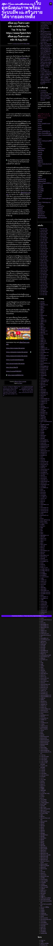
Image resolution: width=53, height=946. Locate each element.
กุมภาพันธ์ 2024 (44, 274)
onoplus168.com (44, 512)
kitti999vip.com (44, 447)
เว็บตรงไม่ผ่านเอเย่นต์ (45, 899)
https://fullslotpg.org (44, 202)
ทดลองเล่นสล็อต (44, 749)
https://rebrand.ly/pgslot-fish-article (17, 352)
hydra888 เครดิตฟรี (44, 424)
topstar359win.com (44, 656)
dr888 (41, 387)
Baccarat (42, 344)
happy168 (42, 415)
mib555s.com (43, 483)
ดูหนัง (41, 732)
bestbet (42, 354)
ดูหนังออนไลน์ (42, 179)
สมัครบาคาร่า (43, 810)
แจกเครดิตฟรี (43, 922)
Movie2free (43, 492)
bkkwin (42, 364)
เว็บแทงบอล (43, 921)
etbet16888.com (44, 392)
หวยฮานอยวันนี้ (43, 881)
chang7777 (43, 378)
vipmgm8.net (43, 701)
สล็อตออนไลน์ (42, 181)
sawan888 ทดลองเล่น (45, 592)
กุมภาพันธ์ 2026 (44, 237)
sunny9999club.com (45, 639)
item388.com (43, 429)
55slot (41, 317)
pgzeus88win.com (44, 555)
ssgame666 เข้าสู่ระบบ (45, 635)
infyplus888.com (44, 427)
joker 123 (40, 185)
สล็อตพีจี (42, 844)
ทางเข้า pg (42, 755)
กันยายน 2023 (43, 280)
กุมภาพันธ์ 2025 (44, 256)
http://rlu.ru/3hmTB (12, 367)
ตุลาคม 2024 (43, 262)
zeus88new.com (44, 722)
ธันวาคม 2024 (43, 259)
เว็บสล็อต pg (43, 913)
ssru (41, 636)
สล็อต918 (42, 836)
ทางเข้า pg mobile (44, 756)
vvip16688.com (43, 704)
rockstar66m (43, 583)
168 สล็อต (42, 303)
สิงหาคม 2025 (43, 247)
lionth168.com (43, 453)
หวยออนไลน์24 (43, 879)
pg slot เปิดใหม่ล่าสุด (45, 520)
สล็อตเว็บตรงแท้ (44, 859)
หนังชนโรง (41, 206)
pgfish (41, 533)
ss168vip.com (43, 630)
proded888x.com (44, 561)
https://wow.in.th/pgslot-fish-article (16, 356)
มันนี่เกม (42, 795)
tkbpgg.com (43, 653)
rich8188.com (43, 579)
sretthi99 (42, 629)
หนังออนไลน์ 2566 (44, 876)
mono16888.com (44, 487)
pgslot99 (42, 549)
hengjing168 (43, 417)
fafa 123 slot (43, 395)
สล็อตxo (42, 842)
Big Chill (30, 616)
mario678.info (43, 477)
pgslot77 (42, 547)
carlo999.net (43, 374)
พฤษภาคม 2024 (44, 270)
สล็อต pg (42, 816)
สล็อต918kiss (43, 838)
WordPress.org (43, 945)
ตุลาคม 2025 (43, 244)
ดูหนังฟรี (40, 187)
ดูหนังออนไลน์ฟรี (44, 744)
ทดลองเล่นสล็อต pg (44, 750)
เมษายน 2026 (43, 234)
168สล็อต (42, 307)
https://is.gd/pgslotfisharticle (15, 359)
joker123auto (43, 435)
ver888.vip (42, 698)
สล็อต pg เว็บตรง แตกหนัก (20, 381)
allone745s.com (44, 334)
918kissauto (43, 327)
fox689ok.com (43, 401)
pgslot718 (42, 546)
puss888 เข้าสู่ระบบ (44, 569)
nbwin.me (42, 500)
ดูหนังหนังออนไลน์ (44, 736)
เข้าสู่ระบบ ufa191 (44, 887)
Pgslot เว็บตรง (43, 544)
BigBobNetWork (37, 616)
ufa (41, 661)
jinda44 (40, 129)
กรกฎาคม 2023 (44, 284)
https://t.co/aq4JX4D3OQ (13, 371)
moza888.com (43, 496)
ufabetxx (42, 669)
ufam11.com (43, 675)
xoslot (41, 713)
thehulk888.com (44, 650)
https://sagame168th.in (45, 183)
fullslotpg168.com (44, 407)
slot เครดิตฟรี (43, 616)
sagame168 (42, 587)
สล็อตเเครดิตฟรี (44, 864)
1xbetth (40, 152)
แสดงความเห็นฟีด (44, 943)
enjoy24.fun (43, 389)
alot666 (42, 337)
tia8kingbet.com (44, 652)
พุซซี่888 (42, 788)
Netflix (42, 503)
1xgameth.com (43, 315)
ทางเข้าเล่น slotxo (44, 775)
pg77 (41, 529)
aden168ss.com (43, 331)
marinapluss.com (44, 473)
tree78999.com (44, 659)
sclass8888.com (44, 598)
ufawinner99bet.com (45, 684)
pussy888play (43, 573)
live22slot (42, 458)
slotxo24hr (43, 622)
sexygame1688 (43, 603)
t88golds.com (43, 642)
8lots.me (42, 324)
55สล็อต (42, 318)
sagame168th (43, 589)
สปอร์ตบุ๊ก (42, 805)
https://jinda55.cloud (44, 123)
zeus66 (42, 721)
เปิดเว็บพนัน (43, 891)
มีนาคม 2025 (43, 254)
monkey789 (43, 486)
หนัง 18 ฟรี (42, 871)
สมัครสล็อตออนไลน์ (45, 812)
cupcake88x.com (44, 381)
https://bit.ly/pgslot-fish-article (15, 348)
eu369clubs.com (44, 394)
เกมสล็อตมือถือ (43, 885)
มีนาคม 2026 (43, 236)
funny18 (40, 154)
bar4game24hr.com (44, 349)
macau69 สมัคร (44, 470)
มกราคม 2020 (43, 294)
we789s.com (43, 705)
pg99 (41, 530)
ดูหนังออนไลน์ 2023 (44, 741)
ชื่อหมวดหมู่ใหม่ (44, 729)
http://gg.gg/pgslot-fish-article (15, 363)
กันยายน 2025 (43, 245)
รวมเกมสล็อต (43, 799)
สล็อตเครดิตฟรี (43, 848)
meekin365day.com (44, 481)
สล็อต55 (42, 827)
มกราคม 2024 (43, 276)
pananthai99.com (44, 515)
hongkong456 (43, 420)
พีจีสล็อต (42, 787)
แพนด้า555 (42, 927)
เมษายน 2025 (43, 253)
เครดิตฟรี (42, 888)
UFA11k (41, 662)
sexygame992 (43, 604)
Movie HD (42, 490)
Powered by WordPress (17, 616)
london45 (42, 460)
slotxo (39, 146)
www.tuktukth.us (44, 712)
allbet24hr (42, 332)
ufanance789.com (44, 678)
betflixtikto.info (44, 358)
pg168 (41, 527)
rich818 (41, 578)
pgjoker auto (43, 538)
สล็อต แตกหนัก (43, 821)
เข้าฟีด (41, 941)
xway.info (42, 716)
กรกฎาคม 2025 (44, 248)
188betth (40, 162)
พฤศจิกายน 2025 (44, 242)
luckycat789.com (44, 464)
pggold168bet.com (44, 535)
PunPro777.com (44, 567)
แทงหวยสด (42, 925)
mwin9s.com (43, 498)
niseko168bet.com (44, 504)
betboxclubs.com (44, 355)
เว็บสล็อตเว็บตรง (44, 914)
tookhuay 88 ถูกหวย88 (45, 655)
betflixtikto (43, 357)
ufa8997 (42, 666)
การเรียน (42, 724)
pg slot (40, 194)
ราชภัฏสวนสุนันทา (44, 802)
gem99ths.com (43, 412)
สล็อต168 (42, 822)
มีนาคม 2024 (43, 273)
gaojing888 (43, 410)
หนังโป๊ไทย (41, 150)
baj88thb (42, 346)
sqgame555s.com (44, 627)
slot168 (40, 121)
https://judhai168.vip (44, 131)
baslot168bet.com (44, 352)
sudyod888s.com (44, 638)
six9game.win (43, 610)
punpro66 (42, 564)
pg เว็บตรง (23, 58)
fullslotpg (42, 406)
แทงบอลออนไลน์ (44, 924)
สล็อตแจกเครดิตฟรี (44, 865)
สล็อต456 (42, 825)
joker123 (40, 119)
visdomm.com (43, 702)
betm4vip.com (43, 360)
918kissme (42, 329)
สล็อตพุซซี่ (42, 845)
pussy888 (41, 189)
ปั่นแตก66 (42, 782)
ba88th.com (43, 340)
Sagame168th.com (44, 590)
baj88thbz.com (43, 347)
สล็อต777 (42, 831)
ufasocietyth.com (44, 681)
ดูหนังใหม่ (42, 745)
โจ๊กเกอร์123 (43, 928)
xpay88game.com (44, 715)
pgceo (41, 532)
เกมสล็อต (42, 884)
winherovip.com (44, 710)
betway (42, 361)
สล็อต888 (42, 833)
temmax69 (42, 647)
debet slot (42, 383)
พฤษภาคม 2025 (44, 251)
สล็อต (41, 815)
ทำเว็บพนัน (42, 776)
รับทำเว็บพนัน (43, 801)
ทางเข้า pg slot (43, 758)
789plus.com (43, 320)
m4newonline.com (44, 469)
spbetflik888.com (44, 624)
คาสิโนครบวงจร (44, 725)
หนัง (41, 870)
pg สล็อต (42, 524)
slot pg (42, 615)
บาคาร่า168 (43, 779)
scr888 (41, 599)
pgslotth (40, 160)
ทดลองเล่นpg (43, 747)
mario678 (42, 475)
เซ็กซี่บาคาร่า (43, 890)
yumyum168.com (44, 718)
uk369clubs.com (44, 685)
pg (41, 516)
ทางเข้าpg (42, 768)
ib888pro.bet (43, 426)
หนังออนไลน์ (43, 875)
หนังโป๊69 (42, 878)
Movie (41, 489)
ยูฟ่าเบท (42, 798)
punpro (42, 563)
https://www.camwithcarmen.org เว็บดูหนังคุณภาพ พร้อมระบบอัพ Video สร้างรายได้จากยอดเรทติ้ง (22, 11)
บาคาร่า (40, 144)
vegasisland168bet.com (45, 695)
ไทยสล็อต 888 (43, 933)
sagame (42, 586)
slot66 (40, 127)
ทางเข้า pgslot (43, 759)
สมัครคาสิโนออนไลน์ (45, 808)
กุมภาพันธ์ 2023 (44, 291)
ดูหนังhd (40, 210)
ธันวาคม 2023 (43, 277)
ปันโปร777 (42, 785)
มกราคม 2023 (43, 293)
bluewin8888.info (44, 366)
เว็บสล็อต (42, 910)
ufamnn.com (43, 676)
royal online (43, 584)
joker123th (42, 437)
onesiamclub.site (44, 510)
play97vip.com (43, 556)
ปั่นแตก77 (42, 784)
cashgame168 (43, 375)
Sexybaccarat (43, 601)
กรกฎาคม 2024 (44, 267)
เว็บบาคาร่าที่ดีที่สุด (44, 907)
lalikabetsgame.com (45, 450)
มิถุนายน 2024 (43, 268)
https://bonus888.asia (44, 133)
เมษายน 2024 (43, 271)
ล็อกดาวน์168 (43, 804)
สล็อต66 (42, 828)
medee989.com (44, 480)
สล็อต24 (42, 824)
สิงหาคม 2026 (43, 228)
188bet (41, 309)
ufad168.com (43, 672)
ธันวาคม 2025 (43, 241)
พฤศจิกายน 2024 (44, 260)
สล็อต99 (42, 839)
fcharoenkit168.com (44, 398)
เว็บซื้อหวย (42, 896)
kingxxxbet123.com (44, 444)
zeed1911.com (43, 719)
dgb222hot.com (44, 384)
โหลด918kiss (43, 931)
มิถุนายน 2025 (43, 250)
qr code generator (44, 576)
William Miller (26, 43)
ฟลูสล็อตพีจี (43, 790)
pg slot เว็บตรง (43, 521)
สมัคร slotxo (43, 807)
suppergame (43, 641)
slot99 (39, 125)
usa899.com (43, 690)
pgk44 (41, 541)
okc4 (41, 506)
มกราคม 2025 (43, 257)
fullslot (42, 404)
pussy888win (43, 575)
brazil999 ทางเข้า (44, 367)
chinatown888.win (44, 380)
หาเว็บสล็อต (43, 882)
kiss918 (40, 158)
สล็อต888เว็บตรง (44, 835)
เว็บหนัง (42, 916)
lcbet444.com (43, 452)
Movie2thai (43, 493)
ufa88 (41, 664)
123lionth (42, 301)
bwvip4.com (43, 370)
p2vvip (41, 513)
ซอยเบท (42, 730)
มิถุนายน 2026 (43, 231)
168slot (42, 306)
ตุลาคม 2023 (43, 279)
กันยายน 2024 (43, 264)
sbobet (42, 595)
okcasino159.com (44, 507)
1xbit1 (41, 314)
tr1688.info (42, 658)
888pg (41, 323)
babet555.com (43, 343)
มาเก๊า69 (42, 796)
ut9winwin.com (44, 692)
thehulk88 (42, 649)
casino (41, 377)
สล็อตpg (42, 841)
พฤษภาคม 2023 (44, 287)
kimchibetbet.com (44, 441)
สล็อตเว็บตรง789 (44, 856)
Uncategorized (43, 689)
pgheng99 (42, 536)
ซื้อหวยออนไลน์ (42, 217)
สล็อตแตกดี (43, 867)
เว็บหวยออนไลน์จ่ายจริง (45, 919)
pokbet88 (42, 558)
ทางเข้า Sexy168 (44, 761)
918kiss (40, 177)
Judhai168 (42, 438)
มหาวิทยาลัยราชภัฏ (44, 793)
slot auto (42, 613)
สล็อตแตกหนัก (43, 868)
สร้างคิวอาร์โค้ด (44, 813)
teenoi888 (42, 646)
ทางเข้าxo (42, 772)
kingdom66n (43, 443)
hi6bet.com (43, 418)
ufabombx (42, 670)
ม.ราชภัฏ (42, 792)
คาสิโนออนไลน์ (44, 727)
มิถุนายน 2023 (43, 285)
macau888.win (43, 472)
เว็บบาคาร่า (41, 214)
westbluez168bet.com (45, 709)
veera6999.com (44, 693)
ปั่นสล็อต (42, 781)
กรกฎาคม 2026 (44, 230)
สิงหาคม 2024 (43, 265)
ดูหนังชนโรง (41, 212)
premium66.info (44, 559)
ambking (42, 338)
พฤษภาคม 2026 (44, 233)
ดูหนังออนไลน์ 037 (44, 739)
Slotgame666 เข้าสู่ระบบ (46, 619)
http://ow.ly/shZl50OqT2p (15, 375)
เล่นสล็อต (42, 894)
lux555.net (42, 467)
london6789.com (44, 461)
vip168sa (42, 699)
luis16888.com (43, 466)
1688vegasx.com (44, 304)
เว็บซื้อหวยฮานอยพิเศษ (45, 898)
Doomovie (42, 386)
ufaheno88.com (44, 673)
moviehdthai (43, 495)
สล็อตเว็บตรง (41, 148)
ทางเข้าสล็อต (43, 773)
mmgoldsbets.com (44, 484)
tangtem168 (43, 644)
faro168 (42, 397)
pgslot (40, 139)
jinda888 (42, 432)
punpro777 (42, 566)
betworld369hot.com (45, 363)
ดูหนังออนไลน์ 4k (44, 742)
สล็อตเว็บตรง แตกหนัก (45, 855)
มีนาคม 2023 (43, 290)
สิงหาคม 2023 (43, 282)
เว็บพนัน (42, 908)
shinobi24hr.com (44, 606)
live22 (39, 204)
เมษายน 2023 (43, 288)
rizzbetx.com (43, 581)
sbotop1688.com (44, 596)
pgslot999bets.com (45, 550)
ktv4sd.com (43, 449)
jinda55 (42, 430)
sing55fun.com (43, 607)
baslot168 (42, 351)
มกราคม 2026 (43, 239)
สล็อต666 (42, 830)
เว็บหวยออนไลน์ (44, 918)
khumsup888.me (44, 440)
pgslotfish (42, 552)
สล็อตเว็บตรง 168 (44, 853)
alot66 (41, 335)
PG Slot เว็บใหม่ (44, 523)
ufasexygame (43, 679)
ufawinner (42, 682)
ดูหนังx (41, 733)
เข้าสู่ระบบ (42, 940)
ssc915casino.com (44, 633)
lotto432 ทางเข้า (44, 463)
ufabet (41, 667)
